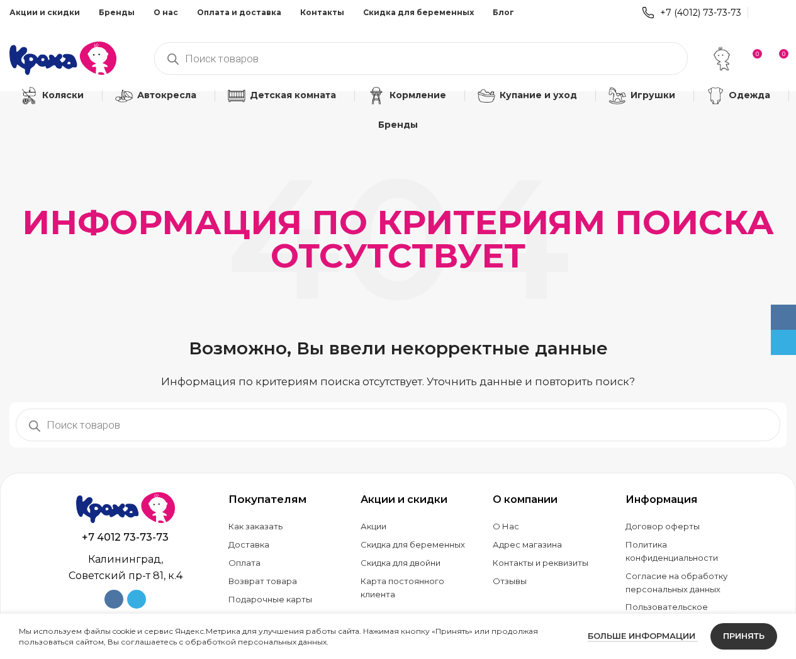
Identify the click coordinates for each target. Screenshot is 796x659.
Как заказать (255, 526)
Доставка (248, 544)
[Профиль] (722, 58)
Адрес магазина (527, 544)
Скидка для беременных (413, 544)
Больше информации (643, 636)
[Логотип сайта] (62, 57)
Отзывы (510, 581)
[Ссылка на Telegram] (779, 12)
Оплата (244, 563)
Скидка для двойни (400, 563)
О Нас (506, 526)
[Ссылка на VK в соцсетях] (762, 12)
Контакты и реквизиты (540, 563)
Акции (373, 526)
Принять (744, 636)
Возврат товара (262, 581)
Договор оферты (662, 526)
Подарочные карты (270, 599)
